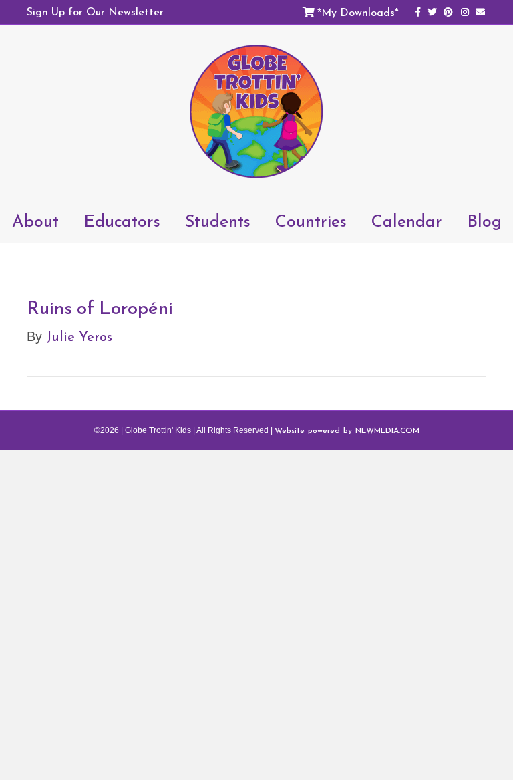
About (35, 220)
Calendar (406, 220)
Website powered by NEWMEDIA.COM (347, 430)
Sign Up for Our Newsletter (95, 11)
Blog (484, 220)
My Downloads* (360, 12)
